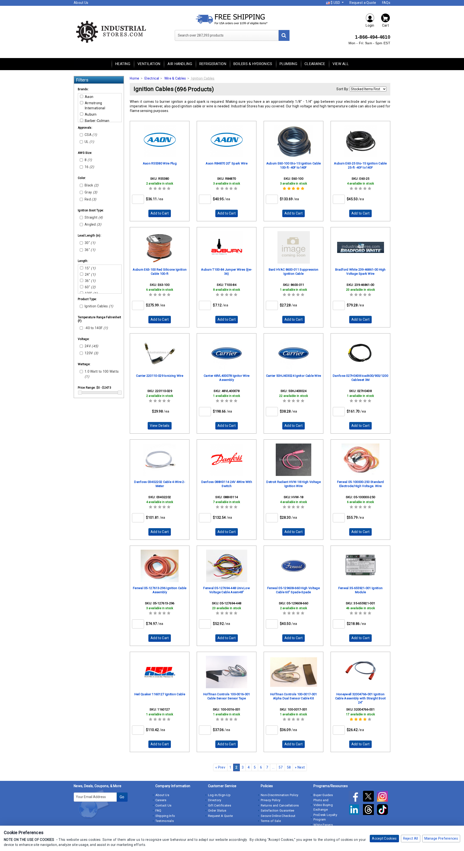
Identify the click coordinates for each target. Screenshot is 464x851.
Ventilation (149, 64)
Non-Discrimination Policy (279, 795)
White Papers (323, 825)
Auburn (91, 114)
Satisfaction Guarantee (277, 810)
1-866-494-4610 (372, 37)
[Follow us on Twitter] (370, 797)
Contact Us (163, 805)
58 (289, 767)
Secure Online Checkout (278, 816)
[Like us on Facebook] (356, 797)
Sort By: (342, 89)
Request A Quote (220, 816)
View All (341, 64)
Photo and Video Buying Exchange (323, 804)
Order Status (217, 810)
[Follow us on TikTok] (383, 811)
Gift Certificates (219, 805)
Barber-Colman (97, 121)
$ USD (335, 3)
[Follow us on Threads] (370, 811)
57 (281, 767)
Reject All (410, 838)
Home (134, 78)
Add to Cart (160, 213)
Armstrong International (95, 105)
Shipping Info (165, 816)
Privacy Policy (270, 800)
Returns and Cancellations (280, 805)
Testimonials (164, 821)
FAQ (158, 810)
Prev (220, 767)
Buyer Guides (323, 795)
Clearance (314, 64)
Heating (122, 64)
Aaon (89, 97)
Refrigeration (212, 64)
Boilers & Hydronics (252, 64)
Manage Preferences (441, 838)
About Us (81, 3)
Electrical (152, 78)
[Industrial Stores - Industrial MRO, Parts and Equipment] (110, 31)
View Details (159, 426)
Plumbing (288, 64)
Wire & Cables (175, 78)
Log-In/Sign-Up (219, 795)
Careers (161, 800)
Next (300, 767)
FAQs (386, 3)
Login (370, 25)
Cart (385, 25)
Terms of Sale (271, 821)
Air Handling (179, 64)
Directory (214, 800)
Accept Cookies (384, 838)
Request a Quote (362, 3)
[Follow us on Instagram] (383, 797)
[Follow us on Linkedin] (356, 811)
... (273, 767)
